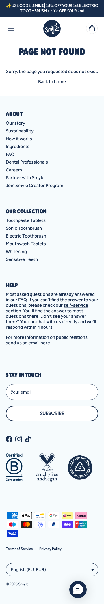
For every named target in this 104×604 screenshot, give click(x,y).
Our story (15, 123)
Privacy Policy (50, 549)
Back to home (52, 81)
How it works (19, 138)
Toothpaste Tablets (26, 220)
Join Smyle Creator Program (34, 185)
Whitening (16, 251)
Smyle (23, 584)
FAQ (10, 154)
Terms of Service (19, 549)
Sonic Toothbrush (24, 228)
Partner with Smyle (25, 177)
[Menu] (11, 28)
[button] (78, 589)
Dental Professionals (27, 162)
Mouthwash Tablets (26, 243)
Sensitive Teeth (22, 259)
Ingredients (17, 146)
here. (45, 342)
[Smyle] (52, 28)
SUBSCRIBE (52, 413)
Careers (14, 170)
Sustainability (20, 131)
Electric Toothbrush (26, 236)
